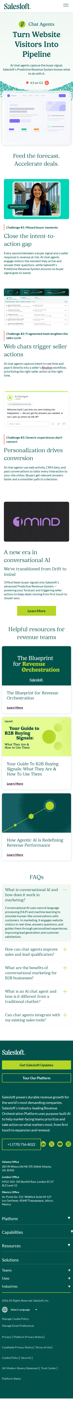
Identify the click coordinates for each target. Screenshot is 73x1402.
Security (26, 1357)
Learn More (37, 611)
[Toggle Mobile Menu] (66, 5)
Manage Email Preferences (18, 1325)
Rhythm (47, 367)
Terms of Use (43, 1347)
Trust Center (48, 1368)
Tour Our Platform (36, 1078)
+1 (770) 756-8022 (21, 1144)
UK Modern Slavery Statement (20, 1368)
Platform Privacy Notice (28, 1337)
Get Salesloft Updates (36, 1065)
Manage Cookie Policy (15, 1318)
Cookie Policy (10, 1357)
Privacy (7, 1337)
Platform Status (11, 1378)
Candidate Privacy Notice (17, 1347)
